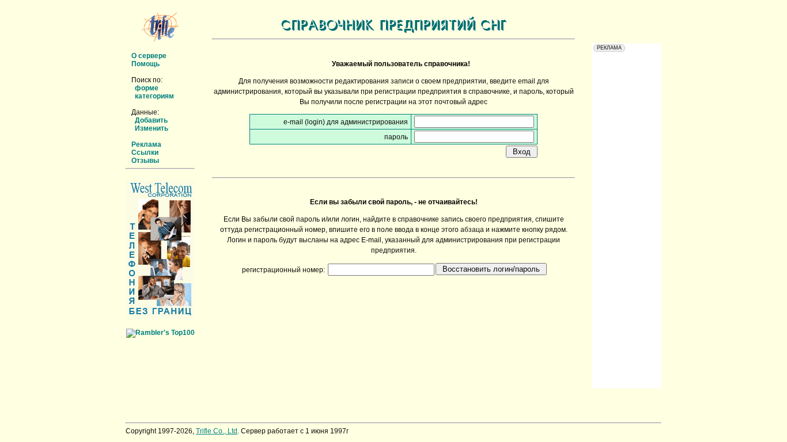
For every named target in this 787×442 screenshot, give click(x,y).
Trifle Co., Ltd (216, 431)
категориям (154, 96)
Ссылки (144, 152)
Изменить (151, 128)
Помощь (145, 64)
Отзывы (145, 161)
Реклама (146, 144)
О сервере (149, 56)
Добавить (151, 120)
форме (146, 88)
